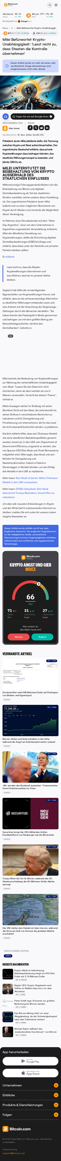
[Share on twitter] (35, 127)
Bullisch (42, 637)
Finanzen (12, 28)
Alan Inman (14, 128)
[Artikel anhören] (6, 116)
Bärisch (18, 637)
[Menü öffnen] (55, 4)
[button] (51, 116)
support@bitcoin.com (14, 1153)
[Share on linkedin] (47, 127)
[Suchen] (49, 4)
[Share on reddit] (41, 127)
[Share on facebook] (30, 127)
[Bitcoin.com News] (11, 5)
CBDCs (8, 956)
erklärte (9, 256)
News (5, 28)
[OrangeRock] (24, 21)
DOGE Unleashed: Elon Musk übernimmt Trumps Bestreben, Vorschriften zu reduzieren (28, 493)
